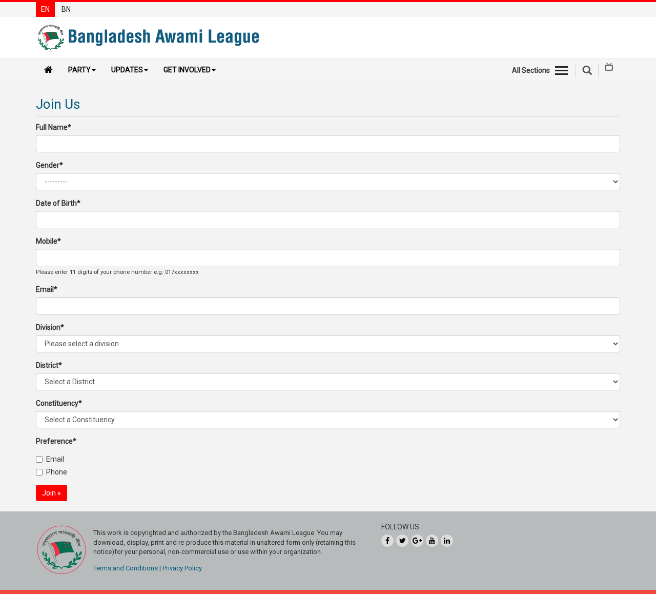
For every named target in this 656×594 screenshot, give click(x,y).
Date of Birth (58, 203)
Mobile (48, 241)
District (49, 365)
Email (46, 289)
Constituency (59, 403)
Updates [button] (127, 70)
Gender (49, 165)
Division (50, 327)
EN (45, 9)
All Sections (531, 70)
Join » (51, 493)
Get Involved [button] (187, 70)
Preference (56, 441)
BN (66, 9)
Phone (56, 472)
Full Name (53, 127)
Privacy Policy (182, 568)
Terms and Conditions (125, 568)
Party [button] (79, 70)
